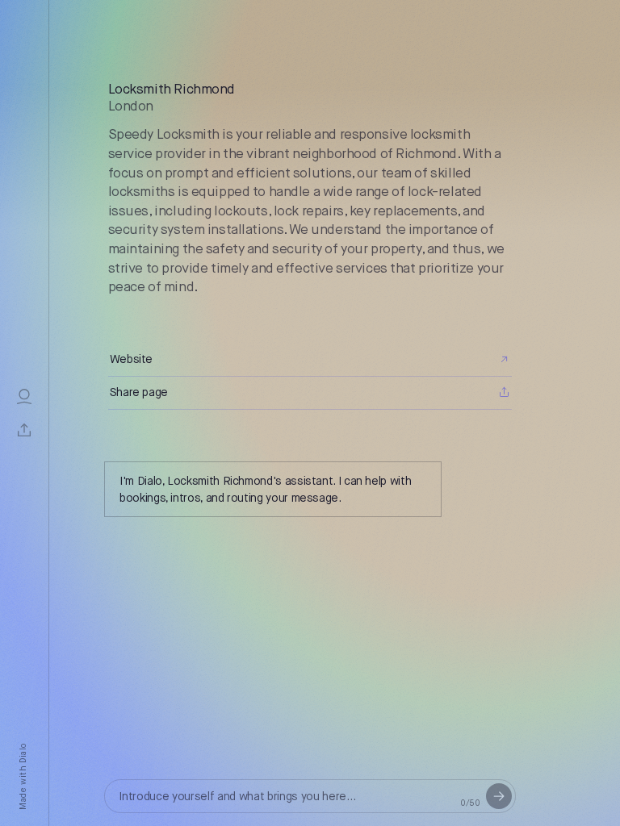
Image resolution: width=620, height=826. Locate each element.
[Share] (24, 429)
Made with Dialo (23, 777)
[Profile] (24, 396)
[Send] (499, 796)
